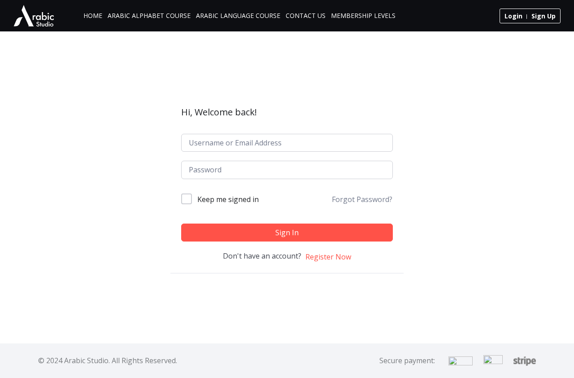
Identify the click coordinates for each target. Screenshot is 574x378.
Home (92, 15)
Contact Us (306, 15)
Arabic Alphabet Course (149, 15)
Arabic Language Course (238, 15)
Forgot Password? (362, 199)
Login (513, 16)
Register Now (328, 257)
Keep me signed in (228, 199)
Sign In (287, 232)
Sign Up (543, 16)
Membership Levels (363, 15)
